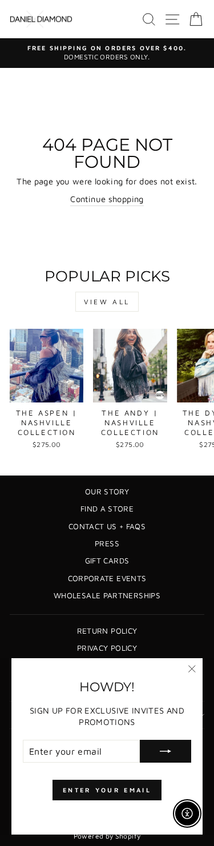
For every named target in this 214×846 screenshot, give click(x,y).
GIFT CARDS (107, 560)
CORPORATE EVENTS (107, 578)
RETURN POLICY (107, 630)
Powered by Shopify (107, 836)
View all (107, 301)
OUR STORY (107, 491)
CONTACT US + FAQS (107, 526)
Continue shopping (106, 199)
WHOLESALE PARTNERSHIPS (107, 595)
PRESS (107, 543)
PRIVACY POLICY (107, 647)
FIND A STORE (107, 508)
